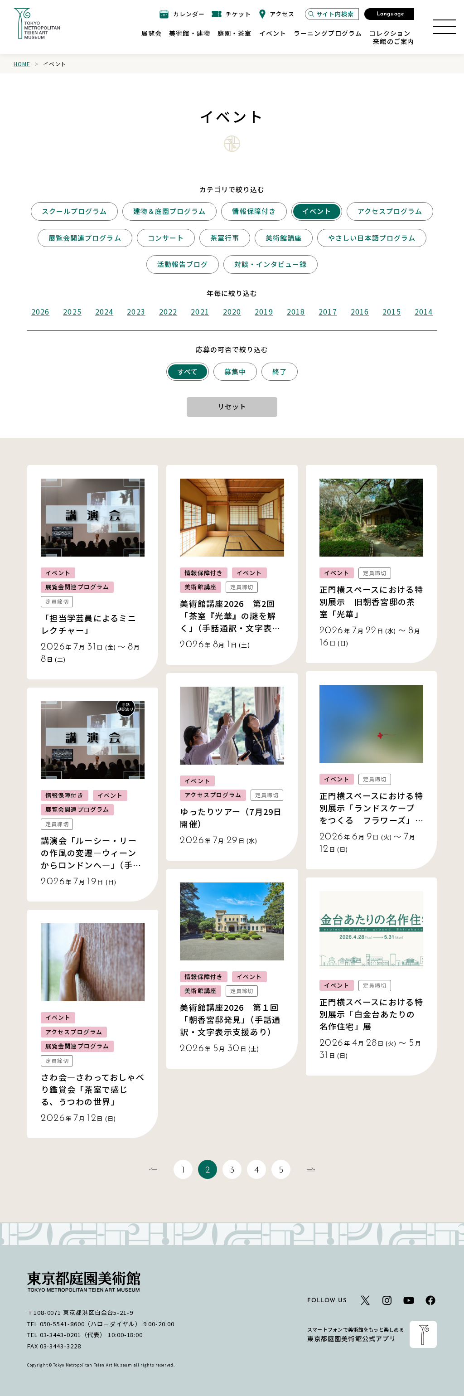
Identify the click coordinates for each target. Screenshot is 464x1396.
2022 (168, 311)
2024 (104, 311)
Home (22, 64)
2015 (391, 311)
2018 (296, 311)
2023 (136, 311)
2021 (200, 311)
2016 (360, 311)
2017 (328, 311)
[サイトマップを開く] (444, 26)
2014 (424, 311)
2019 (264, 311)
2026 (40, 311)
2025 (72, 311)
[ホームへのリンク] (37, 23)
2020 (232, 311)
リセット (232, 406)
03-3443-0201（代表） (73, 1334)
